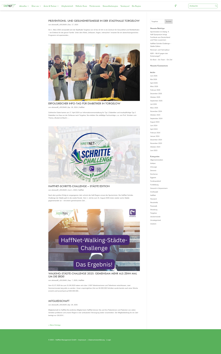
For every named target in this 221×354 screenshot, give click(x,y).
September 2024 (156, 118)
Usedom (153, 224)
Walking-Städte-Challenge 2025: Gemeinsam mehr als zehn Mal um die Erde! (92, 275)
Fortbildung (154, 185)
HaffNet (81, 107)
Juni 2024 (153, 125)
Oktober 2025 (155, 97)
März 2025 (154, 108)
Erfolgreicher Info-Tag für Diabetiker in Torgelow (84, 103)
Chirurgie (153, 167)
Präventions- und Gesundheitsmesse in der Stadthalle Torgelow (94, 20)
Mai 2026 (153, 79)
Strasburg (153, 210)
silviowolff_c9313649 (59, 24)
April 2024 (154, 129)
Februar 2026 (155, 90)
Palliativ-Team (81, 6)
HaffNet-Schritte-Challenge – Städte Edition (79, 186)
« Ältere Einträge (54, 325)
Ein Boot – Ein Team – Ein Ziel (161, 60)
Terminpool (125, 6)
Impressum (82, 340)
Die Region (136, 6)
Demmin (153, 170)
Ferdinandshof (155, 181)
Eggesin (153, 177)
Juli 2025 (153, 104)
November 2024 (156, 111)
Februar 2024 (155, 133)
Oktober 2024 (155, 115)
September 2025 (156, 101)
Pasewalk (153, 206)
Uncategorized (155, 220)
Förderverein (95, 6)
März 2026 (154, 86)
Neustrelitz (154, 202)
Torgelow (153, 213)
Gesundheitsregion (110, 6)
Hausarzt (153, 199)
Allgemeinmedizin (156, 160)
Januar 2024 (154, 136)
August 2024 (154, 122)
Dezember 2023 (156, 140)
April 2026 (154, 83)
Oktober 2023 (155, 147)
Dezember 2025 (156, 93)
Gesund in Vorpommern (159, 188)
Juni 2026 (153, 76)
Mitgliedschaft (67, 6)
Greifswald (154, 192)
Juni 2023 (153, 150)
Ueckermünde (155, 217)
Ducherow (154, 174)
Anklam (153, 163)
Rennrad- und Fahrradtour (160, 50)
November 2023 (156, 143)
